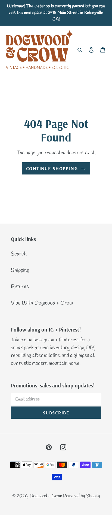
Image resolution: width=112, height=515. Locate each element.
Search (19, 254)
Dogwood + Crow (46, 496)
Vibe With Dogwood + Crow (42, 303)
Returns (20, 286)
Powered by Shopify (81, 496)
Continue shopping (52, 168)
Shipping (20, 270)
